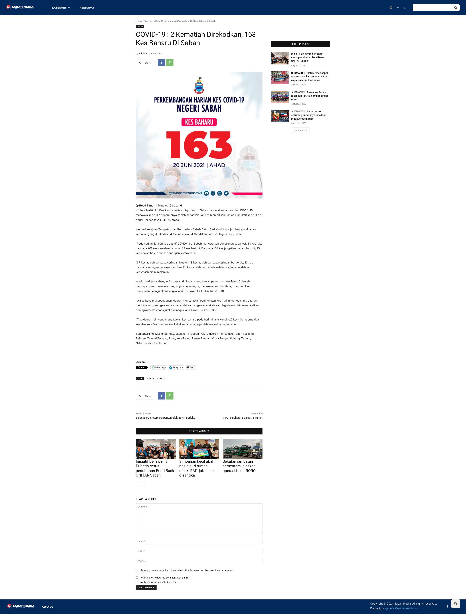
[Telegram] (391, 7)
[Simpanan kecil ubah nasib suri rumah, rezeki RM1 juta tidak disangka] (199, 449)
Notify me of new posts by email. (158, 581)
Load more (299, 129)
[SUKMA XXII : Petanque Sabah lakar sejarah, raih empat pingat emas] (280, 97)
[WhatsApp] (169, 62)
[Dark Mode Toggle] (456, 604)
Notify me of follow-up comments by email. (164, 577)
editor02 (143, 53)
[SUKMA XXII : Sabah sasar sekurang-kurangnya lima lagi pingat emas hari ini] (280, 116)
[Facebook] (398, 7)
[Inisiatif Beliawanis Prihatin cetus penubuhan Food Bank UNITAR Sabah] (156, 449)
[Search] (456, 7)
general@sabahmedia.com (402, 608)
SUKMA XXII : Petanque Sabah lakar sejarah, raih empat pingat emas (309, 96)
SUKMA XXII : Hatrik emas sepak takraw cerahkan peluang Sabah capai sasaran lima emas (309, 77)
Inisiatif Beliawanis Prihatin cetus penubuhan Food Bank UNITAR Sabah (155, 468)
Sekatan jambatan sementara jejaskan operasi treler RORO (239, 466)
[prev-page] (138, 483)
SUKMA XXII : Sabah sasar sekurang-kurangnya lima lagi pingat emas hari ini (308, 115)
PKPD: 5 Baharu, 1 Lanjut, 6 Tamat (242, 417)
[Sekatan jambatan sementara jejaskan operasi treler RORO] (242, 449)
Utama (147, 20)
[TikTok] (404, 7)
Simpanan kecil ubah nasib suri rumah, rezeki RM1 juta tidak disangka (197, 468)
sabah (160, 378)
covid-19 (150, 378)
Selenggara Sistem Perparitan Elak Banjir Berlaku (165, 417)
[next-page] (144, 483)
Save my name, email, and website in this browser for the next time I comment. (187, 570)
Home (139, 20)
